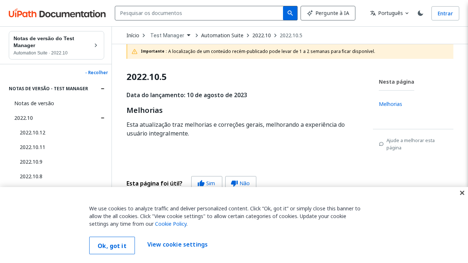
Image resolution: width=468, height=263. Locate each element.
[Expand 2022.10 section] (102, 118)
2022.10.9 (31, 161)
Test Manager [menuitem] (167, 35)
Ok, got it (112, 245)
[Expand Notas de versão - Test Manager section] (102, 88)
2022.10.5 (291, 35)
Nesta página (396, 81)
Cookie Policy (170, 224)
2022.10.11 (32, 147)
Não (240, 183)
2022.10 (23, 118)
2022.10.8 (31, 176)
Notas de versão (34, 103)
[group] (191, 183)
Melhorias (145, 110)
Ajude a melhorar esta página (410, 144)
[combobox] (200, 13)
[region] (234, 225)
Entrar (445, 13)
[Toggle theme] (420, 13)
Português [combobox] (386, 13)
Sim (206, 183)
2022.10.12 (32, 132)
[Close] (462, 193)
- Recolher (96, 72)
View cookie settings (177, 244)
